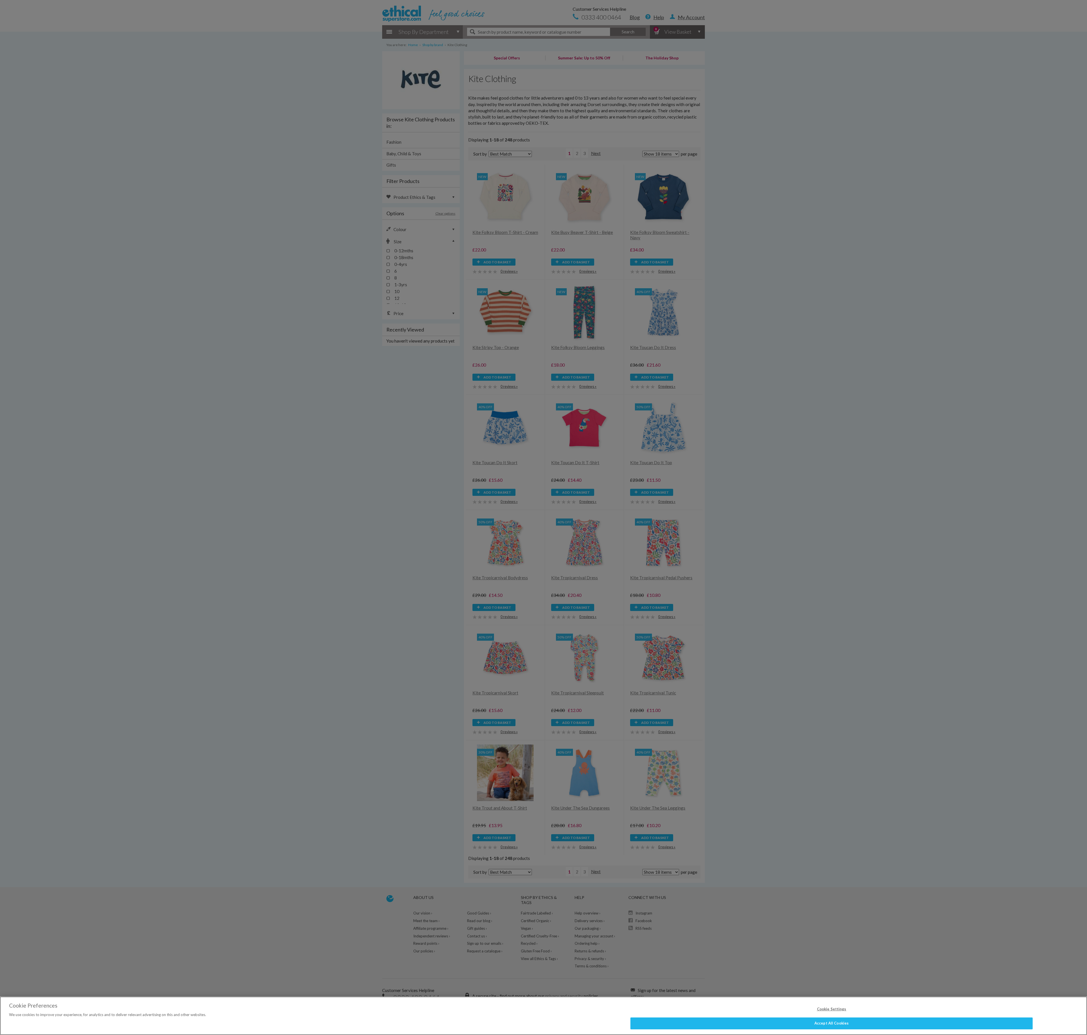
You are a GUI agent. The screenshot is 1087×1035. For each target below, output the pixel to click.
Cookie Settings (831, 1009)
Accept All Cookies (831, 1023)
